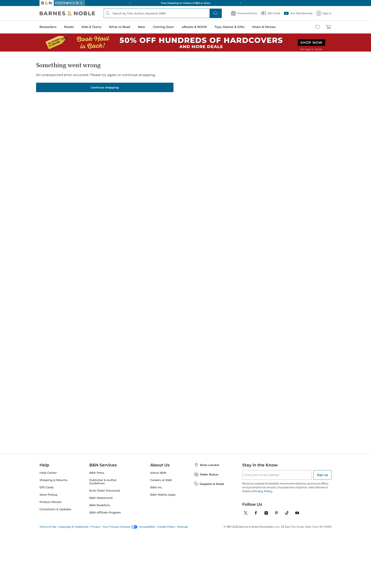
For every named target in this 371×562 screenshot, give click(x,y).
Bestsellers (48, 27)
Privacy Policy (262, 491)
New (141, 27)
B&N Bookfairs (99, 505)
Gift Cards (47, 487)
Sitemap (182, 526)
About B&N (158, 472)
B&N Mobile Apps (163, 494)
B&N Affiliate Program (105, 512)
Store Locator (209, 465)
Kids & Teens (91, 27)
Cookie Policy (166, 526)
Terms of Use (48, 526)
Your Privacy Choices (116, 526)
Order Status (209, 474)
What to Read (119, 27)
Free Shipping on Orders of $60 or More (185, 3)
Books (69, 27)
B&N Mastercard (101, 498)
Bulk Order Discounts (104, 490)
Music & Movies (264, 27)
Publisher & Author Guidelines (103, 481)
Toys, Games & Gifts (229, 27)
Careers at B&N (161, 480)
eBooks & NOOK (194, 27)
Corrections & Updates (55, 509)
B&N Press (96, 472)
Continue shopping (105, 87)
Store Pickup (49, 494)
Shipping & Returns (53, 480)
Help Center (48, 472)
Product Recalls (51, 502)
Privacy (95, 526)
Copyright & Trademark (73, 526)
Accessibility (147, 526)
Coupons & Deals (212, 484)
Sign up (322, 475)
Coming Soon (163, 27)
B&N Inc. (156, 487)
